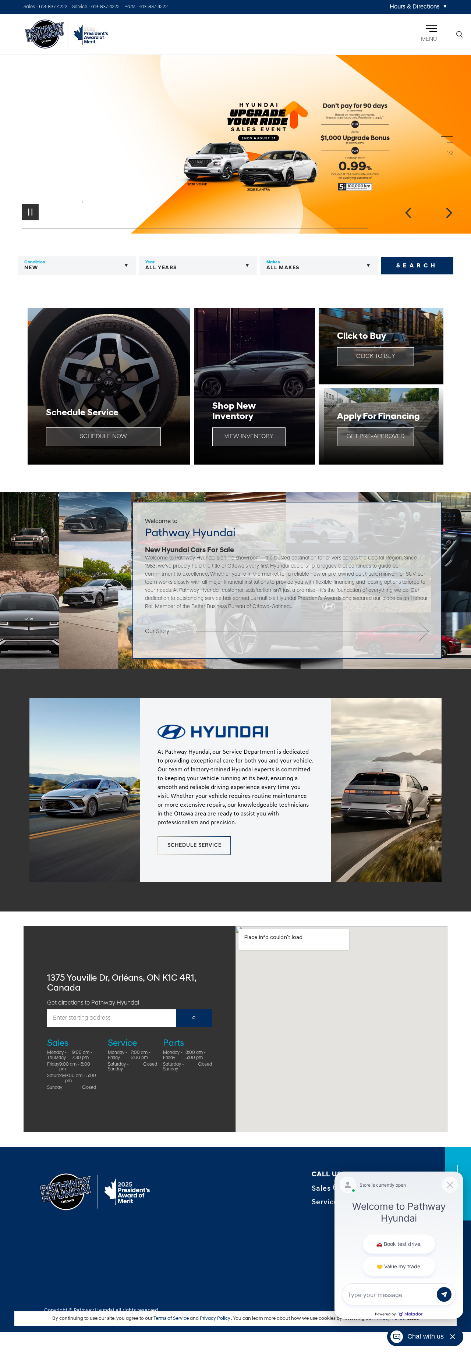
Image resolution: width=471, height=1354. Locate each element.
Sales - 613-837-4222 (45, 6)
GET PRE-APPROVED (375, 437)
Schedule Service (194, 845)
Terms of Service (171, 1318)
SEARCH (417, 266)
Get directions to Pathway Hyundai (93, 1003)
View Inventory (248, 437)
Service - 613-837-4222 (96, 6)
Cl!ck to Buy (375, 356)
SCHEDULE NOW (103, 437)
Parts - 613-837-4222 (146, 6)
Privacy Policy (215, 1318)
